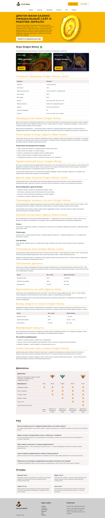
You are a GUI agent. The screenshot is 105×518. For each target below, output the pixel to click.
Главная (31, 9)
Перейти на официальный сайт (29, 39)
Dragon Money (22, 508)
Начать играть (73, 4)
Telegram (74, 9)
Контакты (59, 9)
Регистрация (84, 4)
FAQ (67, 9)
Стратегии (39, 9)
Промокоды (49, 9)
